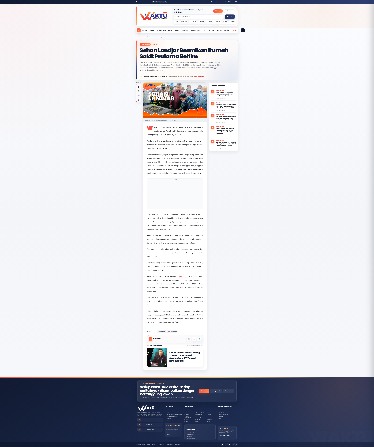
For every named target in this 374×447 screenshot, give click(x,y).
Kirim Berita (218, 11)
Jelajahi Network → (171, 434)
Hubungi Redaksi (216, 391)
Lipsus (208, 417)
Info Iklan (221, 416)
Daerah (152, 30)
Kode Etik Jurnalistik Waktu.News (174, 414)
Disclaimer (168, 418)
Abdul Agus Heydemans (150, 76)
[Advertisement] (175, 194)
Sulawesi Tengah (191, 438)
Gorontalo (189, 436)
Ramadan (233, 21)
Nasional (144, 30)
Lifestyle (219, 30)
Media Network (229, 11)
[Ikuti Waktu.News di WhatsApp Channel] (199, 339)
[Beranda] (139, 30)
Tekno (187, 414)
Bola (177, 21)
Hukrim (177, 30)
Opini (187, 421)
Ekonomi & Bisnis (195, 30)
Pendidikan (184, 30)
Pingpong (193, 21)
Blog (197, 421)
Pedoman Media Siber (171, 416)
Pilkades (218, 21)
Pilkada (210, 21)
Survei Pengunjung (223, 414)
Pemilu (202, 21)
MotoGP (184, 21)
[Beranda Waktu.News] (153, 15)
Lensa (208, 421)
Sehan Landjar (173, 331)
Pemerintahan (161, 30)
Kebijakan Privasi (170, 420)
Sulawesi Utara (190, 434)
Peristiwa (211, 30)
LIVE (236, 30)
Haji (226, 21)
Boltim (155, 44)
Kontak (220, 411)
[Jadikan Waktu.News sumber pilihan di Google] (194, 339)
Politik (170, 30)
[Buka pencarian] (243, 30)
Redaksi (168, 412)
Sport (204, 30)
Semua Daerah (190, 432)
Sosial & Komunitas (188, 417)
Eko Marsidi (183, 277)
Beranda (138, 37)
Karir (220, 418)
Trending (198, 417)
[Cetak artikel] (139, 100)
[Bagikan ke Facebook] (139, 87)
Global (208, 412)
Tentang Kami (169, 411)
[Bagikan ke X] (139, 91)
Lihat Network (228, 391)
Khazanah (209, 419)
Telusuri (229, 16)
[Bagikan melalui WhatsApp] (139, 95)
